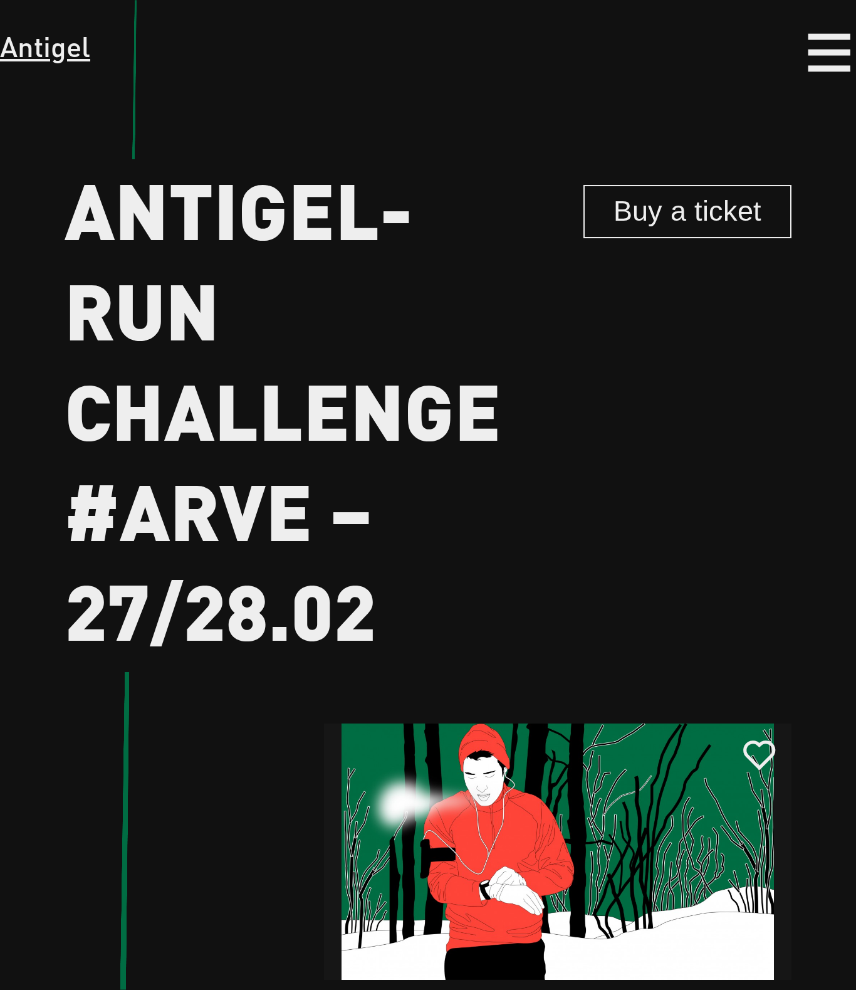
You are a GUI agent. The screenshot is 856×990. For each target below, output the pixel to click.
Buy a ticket (687, 211)
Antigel (45, 46)
